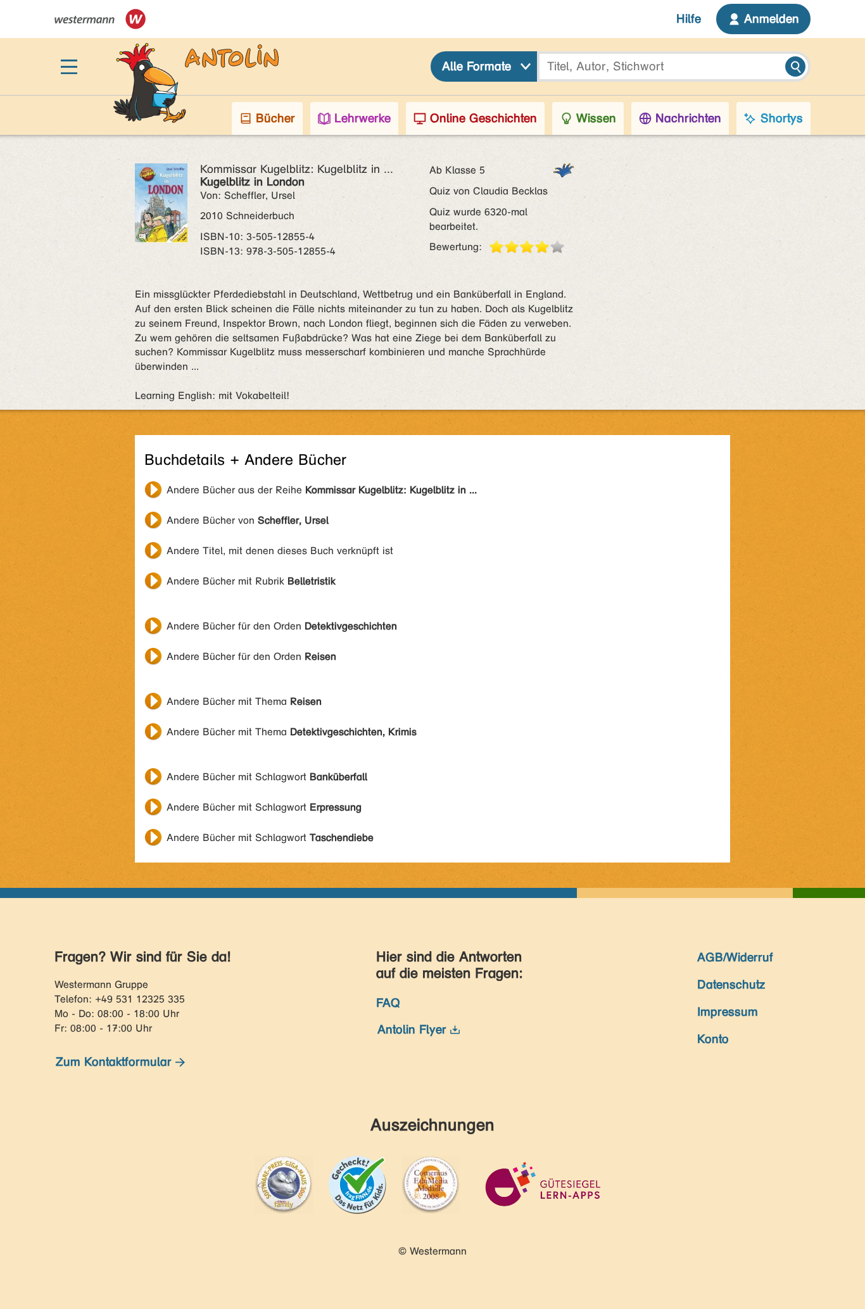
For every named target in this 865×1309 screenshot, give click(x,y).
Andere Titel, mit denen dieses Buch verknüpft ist (280, 551)
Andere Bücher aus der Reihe (322, 490)
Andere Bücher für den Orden (282, 626)
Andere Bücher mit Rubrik (251, 581)
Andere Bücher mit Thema (244, 701)
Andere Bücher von (248, 520)
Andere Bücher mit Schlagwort (267, 777)
